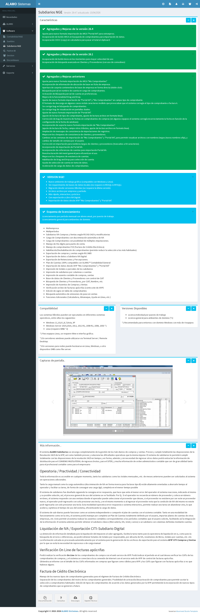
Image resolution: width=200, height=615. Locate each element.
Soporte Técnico (91, 601)
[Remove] (193, 20)
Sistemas (18, 4)
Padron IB (11, 50)
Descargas (75, 601)
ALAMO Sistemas (69, 611)
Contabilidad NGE (14, 36)
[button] (39, 4)
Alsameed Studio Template (187, 611)
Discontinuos (12, 60)
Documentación (45, 601)
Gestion (10, 55)
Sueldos (10, 41)
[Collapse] (188, 20)
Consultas (61, 601)
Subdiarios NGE (13, 46)
